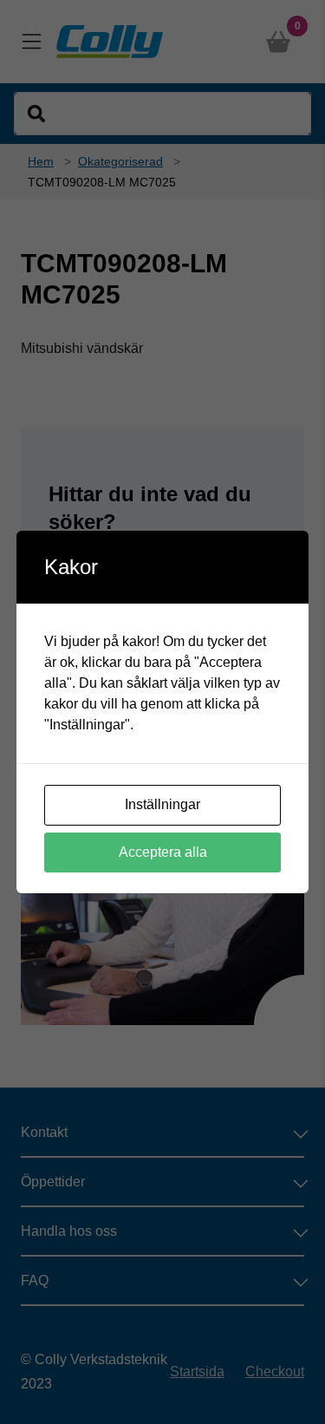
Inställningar (162, 804)
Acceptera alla (163, 852)
